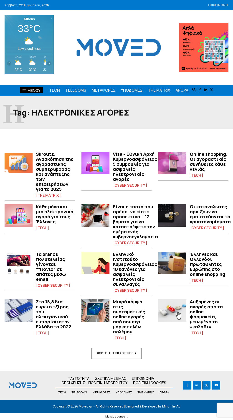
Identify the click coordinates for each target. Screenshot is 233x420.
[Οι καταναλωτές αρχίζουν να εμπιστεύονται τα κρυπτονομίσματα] (172, 215)
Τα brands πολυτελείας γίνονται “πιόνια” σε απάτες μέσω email (51, 266)
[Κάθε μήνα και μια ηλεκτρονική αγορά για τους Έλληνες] (19, 215)
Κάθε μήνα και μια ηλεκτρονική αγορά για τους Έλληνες (54, 214)
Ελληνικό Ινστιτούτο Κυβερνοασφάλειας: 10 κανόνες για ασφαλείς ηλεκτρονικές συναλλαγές (136, 269)
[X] (211, 90)
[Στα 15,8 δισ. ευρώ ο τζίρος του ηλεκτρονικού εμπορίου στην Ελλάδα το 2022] (19, 310)
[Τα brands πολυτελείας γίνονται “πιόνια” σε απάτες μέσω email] (19, 263)
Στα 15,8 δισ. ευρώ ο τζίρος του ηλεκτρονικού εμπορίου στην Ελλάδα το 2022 (53, 314)
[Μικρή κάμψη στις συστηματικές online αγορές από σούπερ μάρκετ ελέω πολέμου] (95, 310)
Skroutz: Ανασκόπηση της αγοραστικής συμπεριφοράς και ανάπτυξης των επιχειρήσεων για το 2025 (54, 171)
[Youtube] (216, 385)
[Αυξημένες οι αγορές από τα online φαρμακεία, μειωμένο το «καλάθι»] (172, 310)
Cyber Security (129, 185)
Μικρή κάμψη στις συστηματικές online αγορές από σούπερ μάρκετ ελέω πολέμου (129, 317)
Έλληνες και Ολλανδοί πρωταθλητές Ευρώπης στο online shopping (207, 264)
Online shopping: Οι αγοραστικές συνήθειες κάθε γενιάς (209, 161)
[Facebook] (200, 90)
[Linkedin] (205, 90)
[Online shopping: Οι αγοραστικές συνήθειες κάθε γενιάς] (172, 163)
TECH (196, 175)
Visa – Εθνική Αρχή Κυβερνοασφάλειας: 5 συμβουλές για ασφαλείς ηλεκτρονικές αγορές (136, 166)
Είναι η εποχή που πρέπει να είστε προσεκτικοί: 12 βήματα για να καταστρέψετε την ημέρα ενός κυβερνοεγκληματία (135, 222)
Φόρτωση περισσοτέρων (115, 353)
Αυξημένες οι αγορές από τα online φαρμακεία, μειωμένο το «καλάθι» (206, 314)
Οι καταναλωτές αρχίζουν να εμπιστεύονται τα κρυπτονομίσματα (210, 214)
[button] (194, 90)
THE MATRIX (48, 195)
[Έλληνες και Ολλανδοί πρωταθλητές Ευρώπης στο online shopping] (172, 263)
